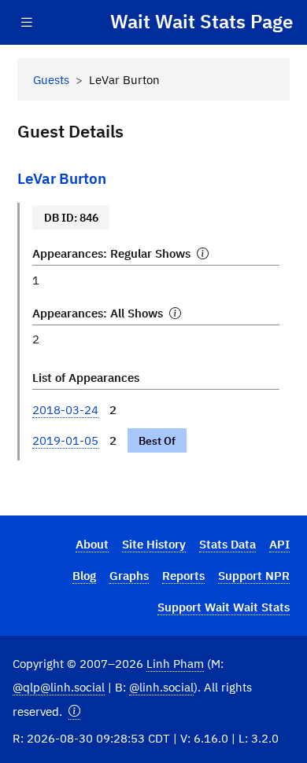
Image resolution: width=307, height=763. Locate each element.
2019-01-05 (65, 440)
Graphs (129, 575)
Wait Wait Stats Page (201, 22)
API (279, 544)
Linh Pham (175, 663)
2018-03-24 (65, 409)
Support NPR (254, 575)
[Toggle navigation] (26, 22)
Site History (154, 544)
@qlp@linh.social (59, 687)
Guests (51, 79)
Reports (183, 575)
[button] (74, 711)
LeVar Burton (61, 178)
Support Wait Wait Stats (223, 606)
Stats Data (227, 544)
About (92, 544)
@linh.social (161, 687)
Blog (84, 575)
